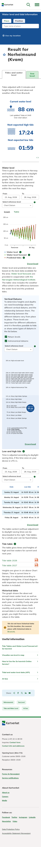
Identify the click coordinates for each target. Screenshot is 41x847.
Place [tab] (6, 21)
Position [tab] (19, 21)
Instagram (23, 817)
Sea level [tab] (32, 74)
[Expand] (37, 4)
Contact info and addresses (13, 746)
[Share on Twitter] (22, 693)
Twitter (14, 817)
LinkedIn (32, 817)
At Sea (25, 708)
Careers (5, 796)
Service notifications (10, 778)
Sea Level (21, 702)
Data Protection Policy (11, 829)
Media (4, 800)
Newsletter (6, 821)
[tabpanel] (20, 26)
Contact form (15, 742)
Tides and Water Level (11, 708)
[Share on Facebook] (18, 693)
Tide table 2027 (9, 565)
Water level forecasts (21, 273)
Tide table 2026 (9, 560)
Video (15, 821)
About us (5, 792)
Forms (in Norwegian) (11, 774)
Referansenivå (8, 702)
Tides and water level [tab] (14, 73)
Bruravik (11, 631)
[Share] (14, 693)
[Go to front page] (8, 4)
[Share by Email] (30, 693)
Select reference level (12, 202)
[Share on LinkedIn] (26, 693)
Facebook (6, 817)
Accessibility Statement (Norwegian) (16, 833)
